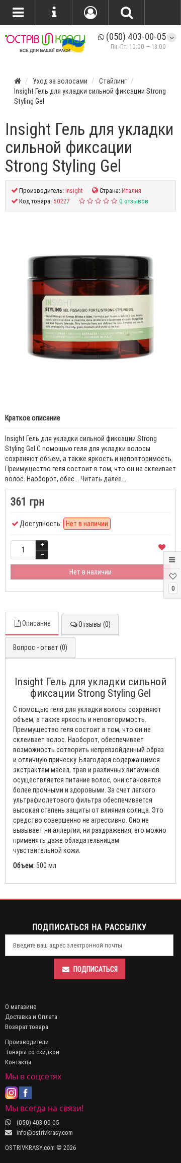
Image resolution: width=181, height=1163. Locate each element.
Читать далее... (103, 478)
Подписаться (95, 969)
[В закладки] (161, 547)
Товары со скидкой (32, 1052)
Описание (36, 623)
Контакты (18, 1062)
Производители (27, 1042)
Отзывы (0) (94, 624)
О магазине (20, 1006)
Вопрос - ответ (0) (40, 647)
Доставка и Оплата (31, 1016)
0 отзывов (133, 201)
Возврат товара (26, 1027)
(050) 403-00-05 (135, 36)
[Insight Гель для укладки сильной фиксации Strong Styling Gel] (90, 307)
